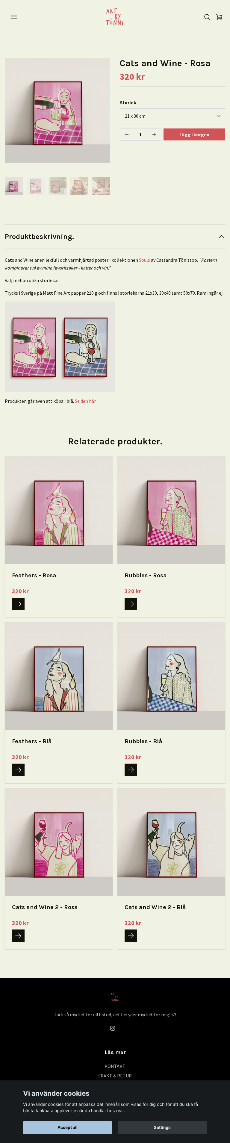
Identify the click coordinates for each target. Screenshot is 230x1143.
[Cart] (219, 17)
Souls (144, 260)
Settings (162, 1127)
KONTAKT (115, 1066)
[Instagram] (112, 1028)
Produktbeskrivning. (39, 236)
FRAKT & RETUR (115, 1076)
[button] (100, 113)
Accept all (68, 1127)
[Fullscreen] (57, 110)
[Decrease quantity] (126, 134)
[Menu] (14, 17)
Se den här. (85, 401)
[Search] (207, 17)
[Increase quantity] (154, 134)
